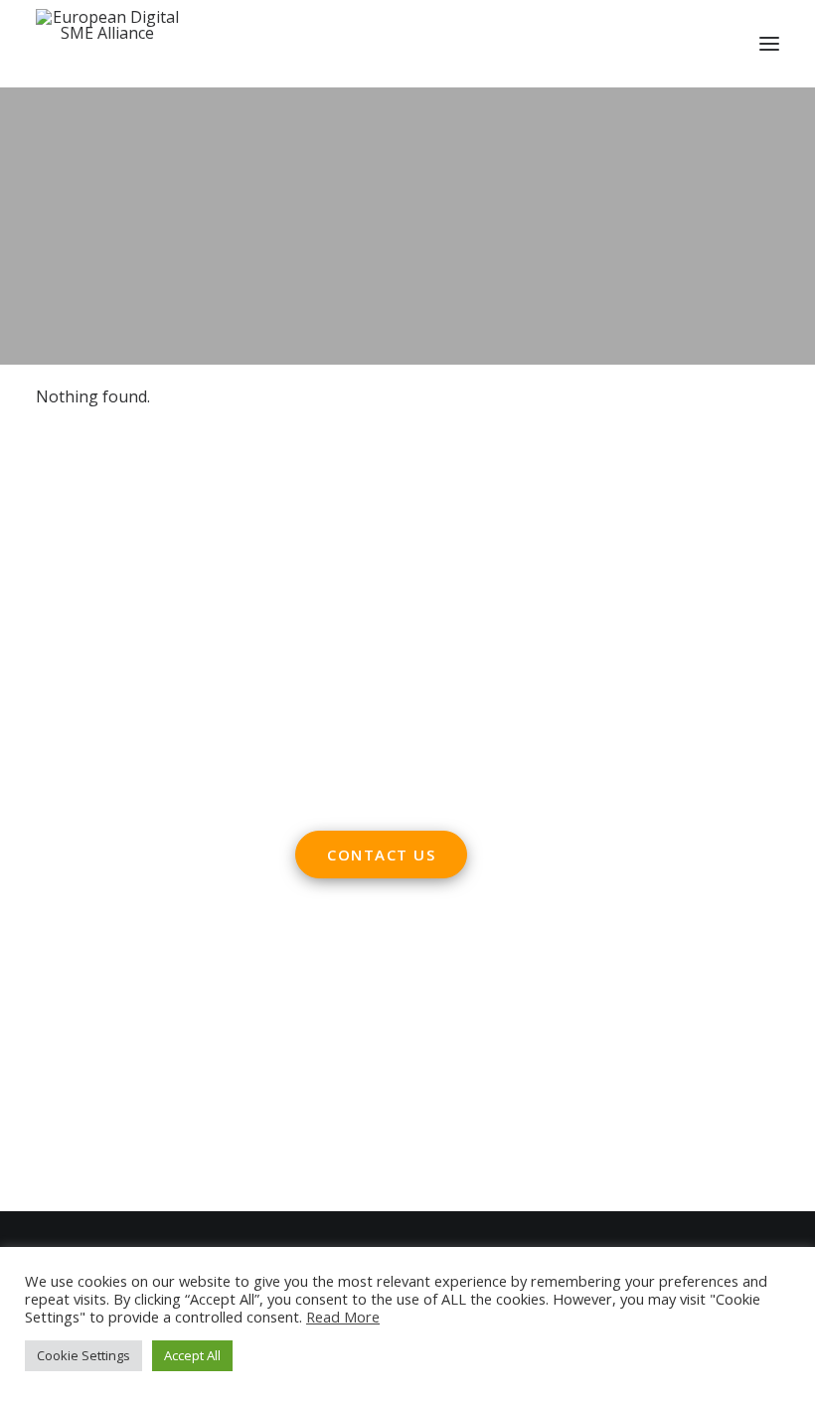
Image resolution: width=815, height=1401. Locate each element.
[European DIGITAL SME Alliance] (107, 43)
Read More (343, 1316)
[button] (769, 43)
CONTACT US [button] (381, 854)
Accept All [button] (192, 1355)
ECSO (183, 995)
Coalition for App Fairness (133, 1161)
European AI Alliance (112, 1078)
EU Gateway (80, 1022)
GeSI (175, 1134)
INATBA (65, 1106)
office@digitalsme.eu (415, 597)
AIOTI (232, 995)
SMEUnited (114, 995)
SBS (50, 995)
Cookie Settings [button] (83, 1355)
